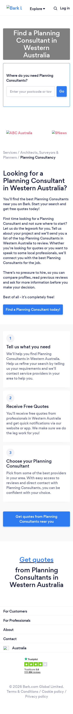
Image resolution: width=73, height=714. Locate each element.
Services (10, 152)
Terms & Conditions (22, 691)
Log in (65, 8)
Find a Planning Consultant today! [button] (33, 309)
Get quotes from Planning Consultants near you (36, 519)
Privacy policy (36, 696)
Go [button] (61, 91)
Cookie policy (53, 691)
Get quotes (36, 559)
